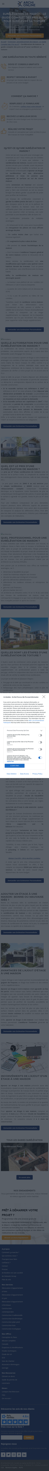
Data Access (24, 774)
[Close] (44, 697)
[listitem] (24, 730)
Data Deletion (12, 774)
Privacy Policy (37, 774)
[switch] (40, 735)
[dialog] (24, 735)
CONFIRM (14, 766)
